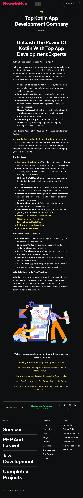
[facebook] (60, 405)
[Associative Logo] (15, 2)
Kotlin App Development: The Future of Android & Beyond (41, 381)
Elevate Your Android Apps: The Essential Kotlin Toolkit (41, 376)
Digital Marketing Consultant (31, 225)
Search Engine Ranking (28, 228)
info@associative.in (17, 407)
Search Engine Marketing (29, 222)
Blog (41, 12)
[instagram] (70, 405)
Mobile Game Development (30, 219)
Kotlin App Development (28, 162)
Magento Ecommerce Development (34, 216)
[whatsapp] (67, 409)
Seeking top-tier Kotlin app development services (41, 362)
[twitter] (65, 405)
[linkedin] (75, 405)
